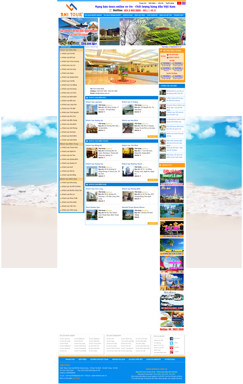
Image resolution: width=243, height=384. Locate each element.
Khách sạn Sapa (68, 73)
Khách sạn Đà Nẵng (69, 175)
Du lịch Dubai (93, 351)
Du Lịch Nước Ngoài (67, 335)
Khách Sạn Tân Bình (130, 145)
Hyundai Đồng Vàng (160, 352)
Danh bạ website (153, 359)
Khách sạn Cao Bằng (69, 85)
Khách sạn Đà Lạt (68, 194)
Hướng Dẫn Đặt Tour (99, 359)
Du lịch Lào (63, 351)
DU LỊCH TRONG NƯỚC (112, 15)
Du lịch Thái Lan (65, 338)
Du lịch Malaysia (79, 338)
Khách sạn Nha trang (69, 182)
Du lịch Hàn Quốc (79, 343)
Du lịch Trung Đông (80, 351)
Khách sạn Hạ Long (69, 69)
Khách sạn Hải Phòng (69, 128)
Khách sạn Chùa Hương (70, 61)
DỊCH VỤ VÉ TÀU (166, 15)
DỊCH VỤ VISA (140, 15)
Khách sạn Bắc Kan (69, 101)
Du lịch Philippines (65, 346)
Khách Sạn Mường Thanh (132, 164)
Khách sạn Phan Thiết (69, 198)
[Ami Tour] (70, 17)
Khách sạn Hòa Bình (69, 124)
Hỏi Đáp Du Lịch (118, 359)
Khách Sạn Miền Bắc (68, 50)
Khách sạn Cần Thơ (69, 206)
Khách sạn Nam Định (69, 140)
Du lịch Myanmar (65, 348)
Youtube (176, 347)
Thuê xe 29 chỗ (159, 347)
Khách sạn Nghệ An (69, 151)
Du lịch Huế (110, 338)
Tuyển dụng (170, 3)
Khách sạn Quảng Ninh (70, 77)
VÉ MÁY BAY (178, 15)
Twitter (176, 342)
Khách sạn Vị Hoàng (130, 102)
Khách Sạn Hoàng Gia (94, 164)
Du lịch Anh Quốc (65, 341)
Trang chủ (142, 3)
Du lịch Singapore (94, 338)
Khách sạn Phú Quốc (69, 202)
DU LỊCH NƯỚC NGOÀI (93, 15)
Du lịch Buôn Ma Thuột (143, 348)
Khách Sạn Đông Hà (94, 145)
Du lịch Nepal (64, 343)
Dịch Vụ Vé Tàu (159, 345)
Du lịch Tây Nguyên (127, 348)
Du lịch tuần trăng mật (142, 346)
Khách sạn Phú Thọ (69, 116)
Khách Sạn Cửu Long (94, 189)
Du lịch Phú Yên (126, 346)
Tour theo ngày (140, 343)
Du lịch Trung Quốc (95, 343)
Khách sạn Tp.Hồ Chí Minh (71, 186)
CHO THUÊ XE (152, 15)
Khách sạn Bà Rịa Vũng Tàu (72, 190)
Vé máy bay (157, 343)
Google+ (176, 351)
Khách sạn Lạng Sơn (69, 104)
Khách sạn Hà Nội (68, 53)
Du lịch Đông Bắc (141, 341)
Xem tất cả (152, 136)
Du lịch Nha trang (126, 338)
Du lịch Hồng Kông (80, 346)
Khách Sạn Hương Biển (131, 189)
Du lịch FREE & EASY (113, 348)
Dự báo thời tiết (136, 359)
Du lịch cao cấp (140, 351)
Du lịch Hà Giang (112, 343)
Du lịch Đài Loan (94, 346)
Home (87, 47)
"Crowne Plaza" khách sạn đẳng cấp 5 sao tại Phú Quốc (176, 107)
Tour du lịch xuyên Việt (113, 351)
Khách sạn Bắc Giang (69, 120)
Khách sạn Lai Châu (69, 93)
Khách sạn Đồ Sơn (68, 57)
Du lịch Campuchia (80, 348)
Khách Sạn (71, 2)
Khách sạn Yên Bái (68, 108)
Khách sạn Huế (67, 167)
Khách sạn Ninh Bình (69, 136)
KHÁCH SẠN (128, 15)
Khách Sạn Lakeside (94, 102)
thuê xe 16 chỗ (158, 340)
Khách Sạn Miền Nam (68, 179)
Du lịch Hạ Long (126, 343)
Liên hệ (160, 3)
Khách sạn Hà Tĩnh (68, 155)
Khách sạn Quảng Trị (69, 163)
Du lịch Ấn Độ (78, 341)
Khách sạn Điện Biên (69, 97)
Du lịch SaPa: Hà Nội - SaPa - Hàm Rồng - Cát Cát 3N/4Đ (164, 23)
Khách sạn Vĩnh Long (69, 210)
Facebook (177, 338)
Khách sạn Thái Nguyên (70, 112)
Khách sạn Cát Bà (68, 81)
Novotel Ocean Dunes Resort (133, 207)
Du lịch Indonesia (94, 348)
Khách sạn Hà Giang (69, 89)
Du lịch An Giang (112, 346)
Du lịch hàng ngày (126, 351)
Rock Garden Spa (93, 207)
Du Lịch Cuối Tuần (141, 338)
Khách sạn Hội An (68, 171)
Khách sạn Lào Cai (68, 65)
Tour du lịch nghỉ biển (127, 341)
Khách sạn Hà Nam (69, 132)
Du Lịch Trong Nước (114, 335)
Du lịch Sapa (110, 341)
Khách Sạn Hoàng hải (94, 120)
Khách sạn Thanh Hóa (70, 147)
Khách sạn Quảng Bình (70, 159)
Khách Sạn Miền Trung (69, 144)
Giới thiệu (151, 3)
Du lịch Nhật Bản (94, 341)
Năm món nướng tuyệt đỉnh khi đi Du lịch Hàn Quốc (174, 143)
